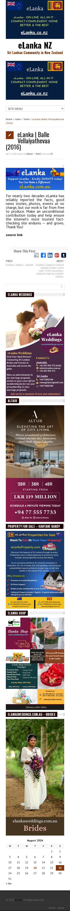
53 (46, 153)
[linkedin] (50, 255)
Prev (19, 263)
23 (60, 868)
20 (35, 868)
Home (9, 119)
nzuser (29, 153)
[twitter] (36, 255)
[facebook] (43, 255)
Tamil (27, 119)
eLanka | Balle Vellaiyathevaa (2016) (28, 140)
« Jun (8, 883)
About (61, 908)
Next (50, 269)
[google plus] (56, 255)
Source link (14, 235)
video (18, 119)
